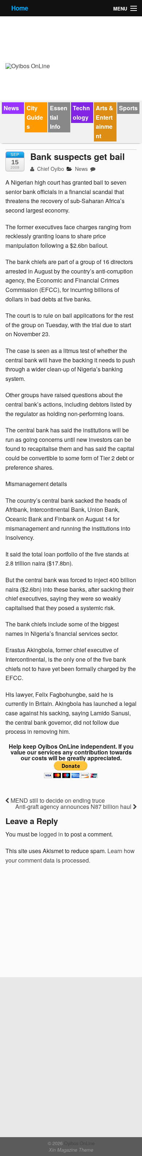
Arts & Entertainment (104, 122)
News (11, 108)
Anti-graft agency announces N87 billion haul (74, 806)
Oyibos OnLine (79, 1143)
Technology (81, 113)
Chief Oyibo (50, 168)
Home (19, 8)
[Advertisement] (60, 923)
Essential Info (58, 117)
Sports (128, 108)
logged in (51, 834)
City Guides (35, 117)
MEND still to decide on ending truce (57, 800)
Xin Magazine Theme (71, 1150)
